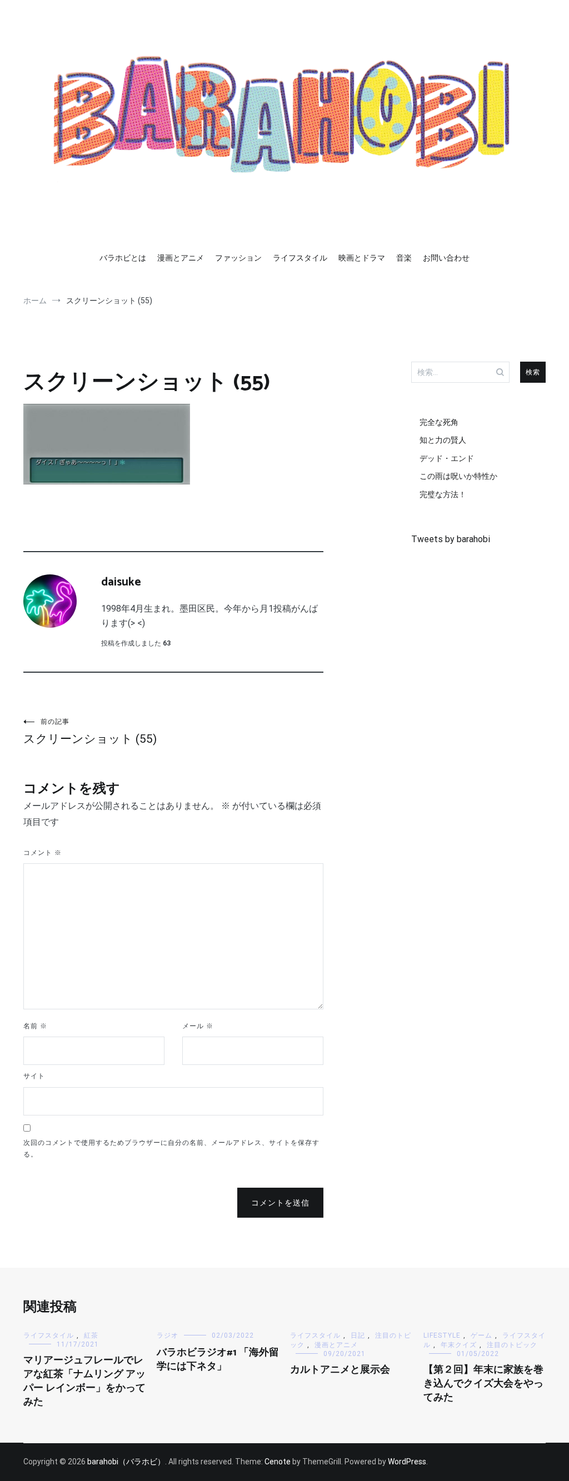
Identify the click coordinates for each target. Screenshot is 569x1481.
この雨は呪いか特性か (458, 476)
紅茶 (91, 1335)
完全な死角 (439, 422)
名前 (35, 1026)
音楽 (404, 257)
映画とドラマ (361, 257)
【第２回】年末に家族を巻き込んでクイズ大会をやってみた (483, 1384)
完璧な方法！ (443, 494)
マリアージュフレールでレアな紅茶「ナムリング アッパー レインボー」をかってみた (84, 1381)
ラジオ (167, 1335)
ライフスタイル (300, 257)
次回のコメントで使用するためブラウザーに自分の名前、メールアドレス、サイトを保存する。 (171, 1149)
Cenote (277, 1461)
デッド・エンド (447, 458)
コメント (42, 853)
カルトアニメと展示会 (340, 1370)
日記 (358, 1335)
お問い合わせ (446, 257)
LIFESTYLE (442, 1335)
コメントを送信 (280, 1202)
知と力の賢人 (443, 440)
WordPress (407, 1461)
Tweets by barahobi (450, 539)
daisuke (121, 582)
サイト (34, 1076)
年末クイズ (459, 1345)
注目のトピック (512, 1345)
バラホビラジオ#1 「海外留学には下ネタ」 (218, 1359)
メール (197, 1026)
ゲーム (481, 1335)
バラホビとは (122, 257)
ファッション (238, 257)
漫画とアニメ (180, 257)
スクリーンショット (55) (90, 731)
